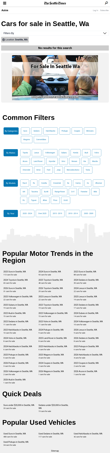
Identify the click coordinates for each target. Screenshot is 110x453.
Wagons (26, 140)
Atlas (45, 200)
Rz (24, 200)
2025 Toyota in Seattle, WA (51, 281)
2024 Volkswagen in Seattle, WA (88, 323)
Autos (4, 10)
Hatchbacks (50, 131)
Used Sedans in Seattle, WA (51, 435)
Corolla (44, 183)
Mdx (95, 192)
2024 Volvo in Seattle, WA (14, 339)
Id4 (24, 192)
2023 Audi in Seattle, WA (14, 314)
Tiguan (34, 200)
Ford (48, 170)
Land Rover (38, 161)
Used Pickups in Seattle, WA (16, 443)
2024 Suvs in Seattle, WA (50, 273)
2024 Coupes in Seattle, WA (51, 364)
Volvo (96, 153)
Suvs (25, 131)
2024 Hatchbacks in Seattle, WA (17, 348)
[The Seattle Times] (55, 3)
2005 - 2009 (88, 213)
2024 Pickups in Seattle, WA (51, 331)
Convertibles (41, 140)
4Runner (98, 183)
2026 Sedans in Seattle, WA (86, 339)
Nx (68, 183)
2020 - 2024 (27, 213)
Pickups (65, 131)
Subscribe (104, 10)
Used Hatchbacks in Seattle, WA (88, 435)
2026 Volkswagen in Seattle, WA (18, 372)
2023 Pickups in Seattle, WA (86, 348)
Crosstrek (57, 183)
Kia (85, 161)
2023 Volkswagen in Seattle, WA (53, 314)
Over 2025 (42, 213)
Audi (86, 153)
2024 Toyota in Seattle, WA (15, 281)
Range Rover (60, 192)
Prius (55, 200)
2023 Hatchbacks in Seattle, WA (17, 331)
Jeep (58, 170)
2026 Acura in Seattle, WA (85, 372)
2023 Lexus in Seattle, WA (50, 298)
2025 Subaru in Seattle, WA (15, 306)
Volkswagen (50, 153)
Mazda (95, 161)
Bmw (39, 170)
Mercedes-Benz (73, 170)
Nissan (74, 161)
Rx (34, 183)
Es (88, 183)
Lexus (36, 153)
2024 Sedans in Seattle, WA (86, 281)
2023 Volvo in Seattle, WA (50, 323)
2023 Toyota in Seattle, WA (51, 306)
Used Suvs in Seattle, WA (14, 435)
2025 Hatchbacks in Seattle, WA (53, 348)
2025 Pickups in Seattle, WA (16, 356)
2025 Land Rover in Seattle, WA (53, 339)
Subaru (64, 153)
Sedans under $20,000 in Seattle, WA (53, 408)
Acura (25, 161)
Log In (95, 10)
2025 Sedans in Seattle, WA (86, 306)
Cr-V (72, 192)
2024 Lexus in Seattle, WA (85, 289)
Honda (75, 153)
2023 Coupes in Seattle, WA (86, 364)
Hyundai (52, 161)
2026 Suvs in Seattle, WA (14, 289)
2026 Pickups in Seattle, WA (16, 364)
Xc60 (66, 200)
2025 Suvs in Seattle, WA (14, 273)
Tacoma (34, 192)
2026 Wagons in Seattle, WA (51, 372)
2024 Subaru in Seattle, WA (86, 314)
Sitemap (55, 451)
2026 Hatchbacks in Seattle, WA (88, 356)
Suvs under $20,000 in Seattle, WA (18, 406)
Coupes (77, 131)
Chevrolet (26, 170)
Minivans (90, 131)
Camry (78, 183)
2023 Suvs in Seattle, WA (85, 273)
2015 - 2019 (57, 213)
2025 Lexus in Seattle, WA (85, 298)
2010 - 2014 (73, 213)
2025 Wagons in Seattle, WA (51, 356)
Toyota (25, 153)
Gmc (63, 161)
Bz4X (46, 192)
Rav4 (25, 183)
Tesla (88, 170)
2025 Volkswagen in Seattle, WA (18, 298)
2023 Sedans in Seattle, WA (15, 323)
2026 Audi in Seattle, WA (14, 381)
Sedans (37, 131)
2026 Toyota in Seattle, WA (51, 289)
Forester (84, 192)
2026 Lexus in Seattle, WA (85, 331)
